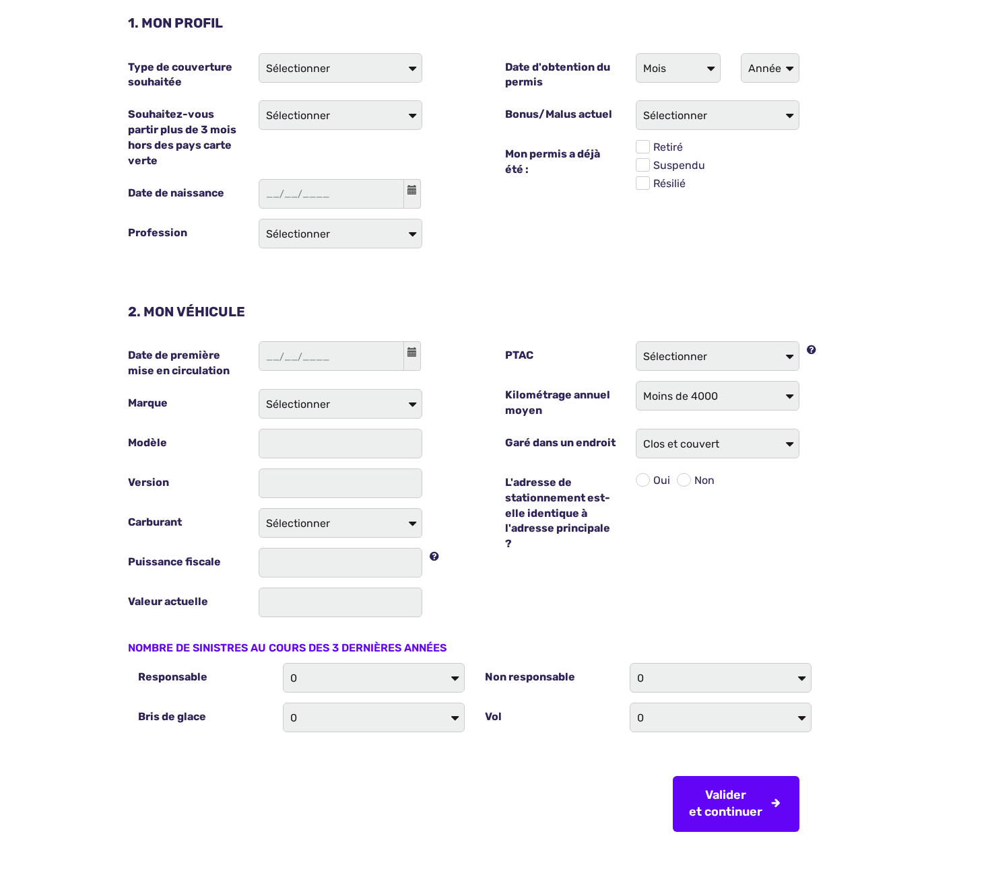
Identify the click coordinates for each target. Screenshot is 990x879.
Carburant (155, 522)
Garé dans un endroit (560, 442)
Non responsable (530, 676)
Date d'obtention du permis (557, 75)
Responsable (172, 676)
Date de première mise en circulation (179, 363)
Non (704, 480)
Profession (157, 232)
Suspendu (679, 165)
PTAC (519, 355)
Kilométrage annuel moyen (557, 402)
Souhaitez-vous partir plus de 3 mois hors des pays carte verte (182, 137)
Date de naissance (176, 192)
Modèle (147, 442)
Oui (661, 480)
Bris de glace (172, 716)
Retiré (668, 147)
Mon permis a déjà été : (552, 161)
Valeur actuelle (168, 601)
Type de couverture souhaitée (180, 75)
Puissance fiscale (174, 561)
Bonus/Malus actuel (558, 114)
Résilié (669, 183)
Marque (148, 402)
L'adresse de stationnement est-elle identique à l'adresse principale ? (557, 513)
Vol (493, 716)
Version (148, 482)
